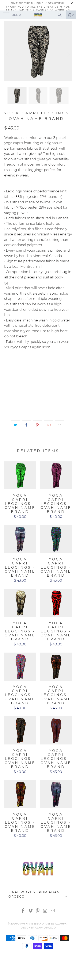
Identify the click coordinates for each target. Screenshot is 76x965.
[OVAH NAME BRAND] (38, 14)
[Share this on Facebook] (26, 425)
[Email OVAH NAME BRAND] (52, 911)
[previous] (8, 54)
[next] (68, 54)
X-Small (13, 364)
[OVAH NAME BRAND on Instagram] (45, 911)
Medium (48, 364)
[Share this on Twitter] (15, 425)
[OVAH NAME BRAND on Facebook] (23, 911)
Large (11, 374)
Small (30, 364)
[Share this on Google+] (48, 425)
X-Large (29, 374)
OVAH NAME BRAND (30, 923)
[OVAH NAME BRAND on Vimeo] (30, 911)
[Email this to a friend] (59, 425)
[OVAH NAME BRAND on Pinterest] (38, 911)
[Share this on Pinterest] (37, 425)
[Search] (61, 15)
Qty (7, 386)
